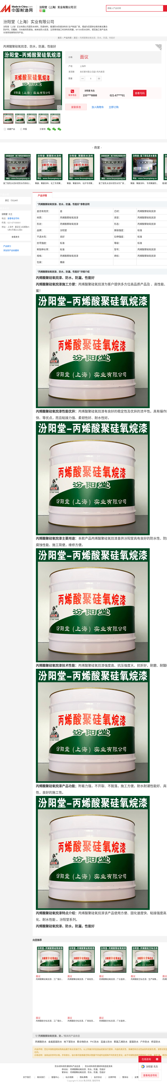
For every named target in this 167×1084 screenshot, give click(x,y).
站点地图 (69, 1077)
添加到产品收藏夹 (11, 250)
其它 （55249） (12, 200)
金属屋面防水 (55, 1041)
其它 (76, 37)
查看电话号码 (13, 218)
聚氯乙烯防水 (121, 1041)
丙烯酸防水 (40, 1041)
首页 (60, 37)
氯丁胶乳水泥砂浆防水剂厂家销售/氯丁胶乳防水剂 (120, 183)
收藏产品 (11, 129)
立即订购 (114, 107)
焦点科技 (87, 1080)
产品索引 (7, 246)
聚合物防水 (82, 1041)
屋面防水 (133, 1041)
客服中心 (55, 1077)
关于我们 (27, 1077)
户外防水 (144, 1041)
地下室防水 (69, 1041)
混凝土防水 (106, 1041)
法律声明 (112, 1077)
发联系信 (76, 107)
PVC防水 (94, 1041)
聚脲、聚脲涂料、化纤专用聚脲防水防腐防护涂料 (88, 183)
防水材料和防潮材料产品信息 (67, 1066)
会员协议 (98, 1077)
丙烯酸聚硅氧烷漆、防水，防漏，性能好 (87, 1069)
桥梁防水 (155, 1041)
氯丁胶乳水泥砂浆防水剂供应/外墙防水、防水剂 (24, 183)
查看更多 (15, 237)
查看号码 (140, 93)
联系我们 (41, 1077)
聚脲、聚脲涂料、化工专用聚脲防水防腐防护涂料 (56, 183)
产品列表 (68, 37)
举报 (25, 129)
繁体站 (125, 1077)
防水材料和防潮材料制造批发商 (98, 1066)
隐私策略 (84, 1077)
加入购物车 (98, 107)
